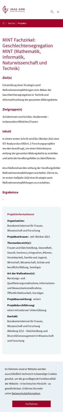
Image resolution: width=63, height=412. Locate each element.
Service (11, 23)
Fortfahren (31, 404)
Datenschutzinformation (26, 393)
